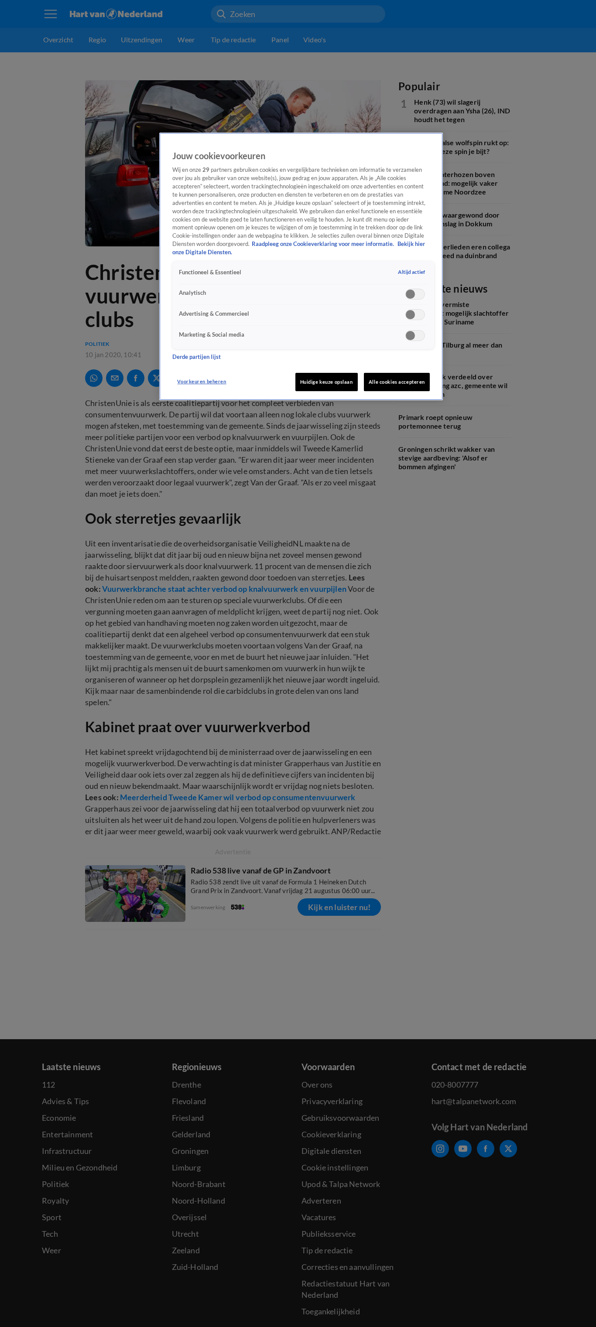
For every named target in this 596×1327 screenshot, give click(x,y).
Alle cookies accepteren (397, 382)
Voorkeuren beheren (201, 381)
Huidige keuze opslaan (326, 382)
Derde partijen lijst (196, 357)
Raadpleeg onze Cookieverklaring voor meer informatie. (323, 244)
